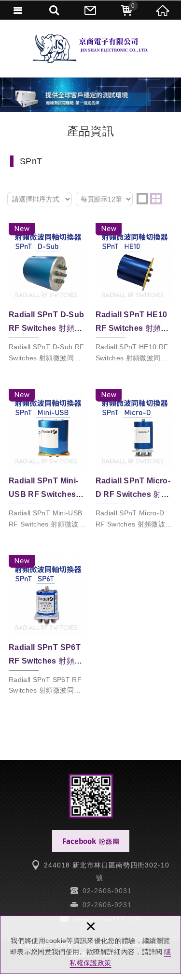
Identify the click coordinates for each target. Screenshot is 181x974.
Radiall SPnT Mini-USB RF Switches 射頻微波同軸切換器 (47, 461)
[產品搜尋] (54, 9)
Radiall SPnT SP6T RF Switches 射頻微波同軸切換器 (47, 627)
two (156, 198)
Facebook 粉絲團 (90, 841)
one (142, 198)
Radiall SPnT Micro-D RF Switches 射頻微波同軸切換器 (134, 461)
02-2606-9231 (107, 905)
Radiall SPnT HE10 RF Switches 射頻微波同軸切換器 (134, 295)
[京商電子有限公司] (90, 48)
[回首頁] (163, 9)
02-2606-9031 (107, 891)
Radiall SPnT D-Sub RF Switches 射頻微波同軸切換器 (47, 295)
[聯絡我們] (90, 9)
